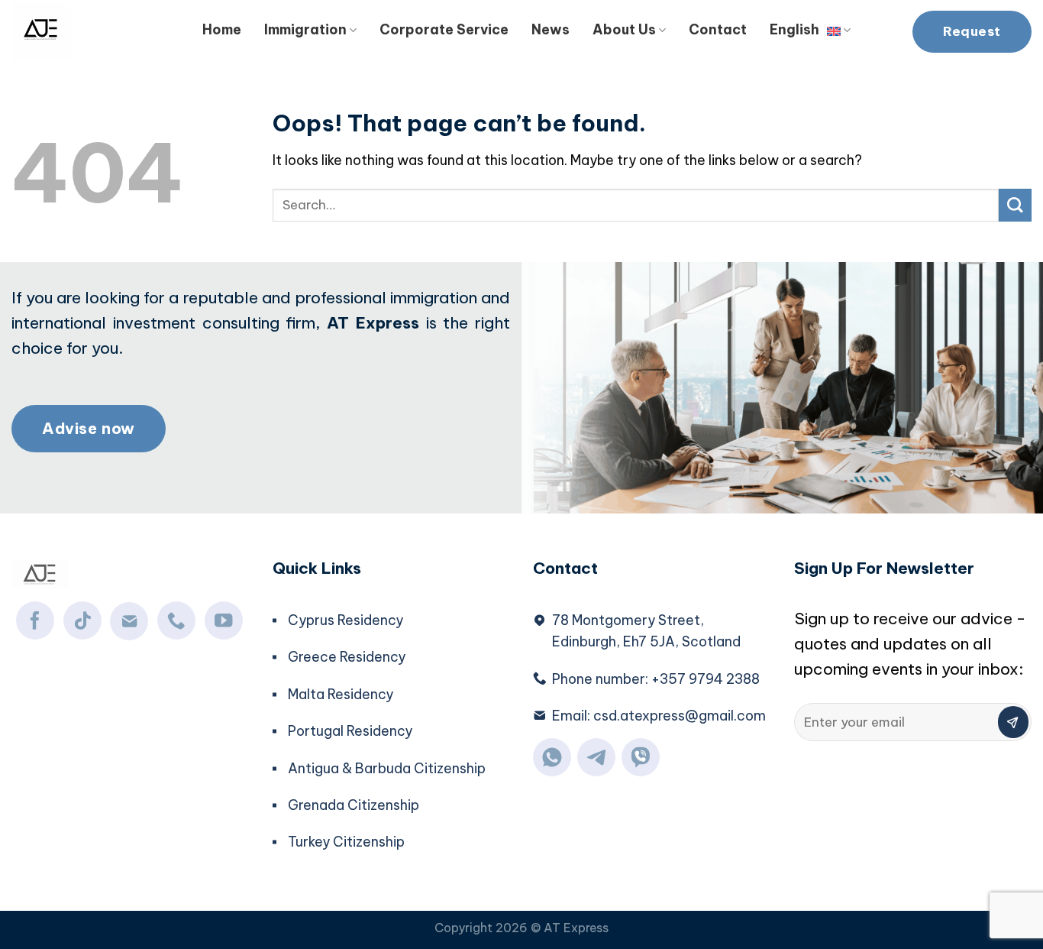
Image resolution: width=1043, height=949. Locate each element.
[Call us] (176, 620)
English (794, 29)
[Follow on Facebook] (35, 620)
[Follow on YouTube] (224, 620)
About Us (624, 29)
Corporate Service (444, 29)
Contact (718, 29)
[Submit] (1015, 205)
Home (221, 29)
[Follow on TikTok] (82, 620)
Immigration (305, 29)
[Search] (881, 27)
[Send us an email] (129, 621)
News (550, 29)
